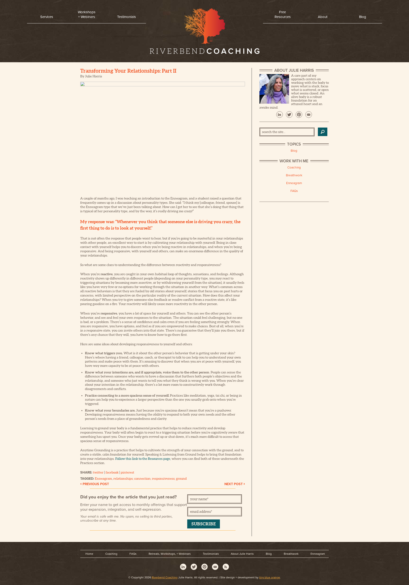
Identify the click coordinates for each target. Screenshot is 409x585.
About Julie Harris (242, 553)
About (322, 17)
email (308, 114)
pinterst (299, 114)
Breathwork (294, 175)
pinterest (127, 472)
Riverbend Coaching (165, 577)
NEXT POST (234, 484)
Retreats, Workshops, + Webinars (170, 553)
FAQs (294, 191)
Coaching (294, 167)
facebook (112, 472)
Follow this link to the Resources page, (143, 459)
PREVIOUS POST (94, 484)
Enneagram (103, 478)
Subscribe (203, 524)
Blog (362, 17)
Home (89, 553)
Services (46, 17)
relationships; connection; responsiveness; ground (150, 478)
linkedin (279, 114)
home (204, 32)
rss (225, 566)
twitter (98, 472)
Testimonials (126, 17)
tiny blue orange (269, 577)
